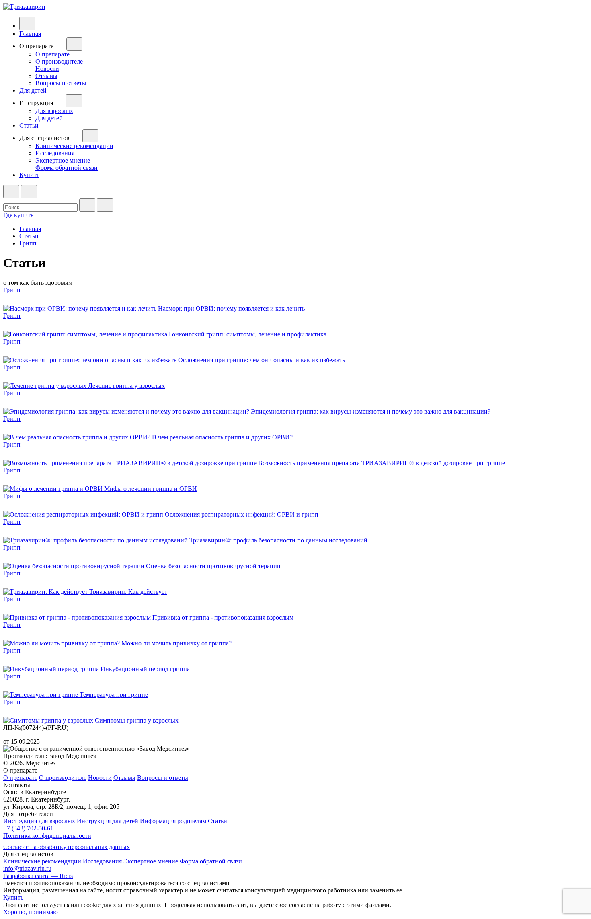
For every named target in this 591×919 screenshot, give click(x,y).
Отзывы (46, 75)
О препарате (52, 54)
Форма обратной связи (66, 167)
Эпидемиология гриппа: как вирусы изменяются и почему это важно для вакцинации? (370, 411)
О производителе (59, 61)
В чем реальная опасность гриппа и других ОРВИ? (222, 437)
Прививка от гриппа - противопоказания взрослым (222, 617)
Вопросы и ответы (60, 83)
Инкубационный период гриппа (145, 669)
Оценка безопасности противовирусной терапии (213, 566)
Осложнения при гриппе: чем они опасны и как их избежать (261, 359)
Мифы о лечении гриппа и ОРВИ (150, 488)
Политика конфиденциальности (47, 835)
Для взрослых (54, 110)
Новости (47, 68)
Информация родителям (173, 821)
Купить (29, 174)
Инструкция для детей (107, 821)
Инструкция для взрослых (39, 821)
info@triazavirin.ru (27, 868)
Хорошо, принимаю (30, 912)
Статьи (29, 125)
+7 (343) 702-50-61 (28, 828)
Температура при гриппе (114, 694)
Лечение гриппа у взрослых (126, 385)
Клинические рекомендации (74, 145)
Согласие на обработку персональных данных (66, 846)
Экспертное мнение (62, 160)
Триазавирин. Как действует (128, 591)
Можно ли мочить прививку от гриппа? (176, 643)
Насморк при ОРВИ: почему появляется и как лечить (231, 308)
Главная (30, 33)
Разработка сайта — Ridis (38, 875)
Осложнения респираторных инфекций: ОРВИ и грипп (241, 514)
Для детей (33, 90)
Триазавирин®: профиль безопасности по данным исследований (278, 540)
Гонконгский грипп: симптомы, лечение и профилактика (247, 334)
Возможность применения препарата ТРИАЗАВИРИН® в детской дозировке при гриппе (381, 463)
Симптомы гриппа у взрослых (137, 720)
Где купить (18, 215)
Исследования (54, 153)
